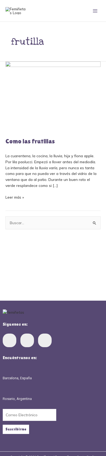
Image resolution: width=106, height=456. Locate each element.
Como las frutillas (30, 141)
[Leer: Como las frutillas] (53, 96)
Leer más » (14, 196)
